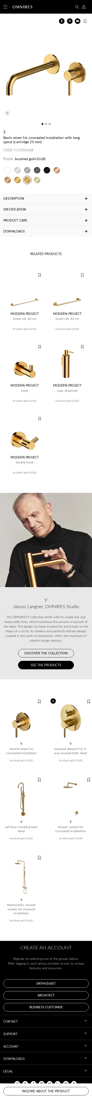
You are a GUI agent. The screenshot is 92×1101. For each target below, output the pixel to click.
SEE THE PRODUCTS (46, 665)
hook (24, 391)
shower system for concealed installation (70, 829)
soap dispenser (67, 391)
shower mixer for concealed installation (21, 751)
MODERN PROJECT (24, 314)
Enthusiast (46, 983)
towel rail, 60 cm (24, 319)
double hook (24, 462)
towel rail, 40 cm (67, 319)
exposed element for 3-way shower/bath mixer (70, 751)
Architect (46, 995)
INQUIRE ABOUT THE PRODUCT (46, 1091)
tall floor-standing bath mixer (21, 829)
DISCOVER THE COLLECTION (46, 653)
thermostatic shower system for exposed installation (21, 909)
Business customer (46, 1007)
